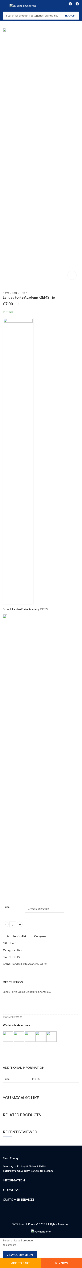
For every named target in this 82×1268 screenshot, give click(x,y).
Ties (22, 292)
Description (13, 982)
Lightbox (72, 275)
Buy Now (61, 1263)
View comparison (20, 1254)
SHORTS (14, 957)
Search (70, 15)
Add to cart (20, 1263)
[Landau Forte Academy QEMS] (18, 461)
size (7, 906)
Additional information (23, 1067)
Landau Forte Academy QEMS (30, 609)
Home (6, 292)
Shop (14, 292)
